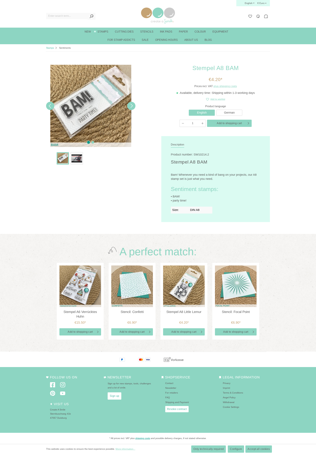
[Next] (131, 106)
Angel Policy (229, 397)
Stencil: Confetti (132, 312)
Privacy (226, 383)
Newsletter (170, 388)
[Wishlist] (250, 16)
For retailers (171, 392)
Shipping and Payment (177, 402)
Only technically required (208, 449)
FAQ (167, 397)
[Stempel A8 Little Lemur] (184, 286)
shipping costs (142, 438)
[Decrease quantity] (183, 123)
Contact (169, 383)
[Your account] (258, 16)
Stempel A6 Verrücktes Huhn (80, 314)
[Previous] (50, 106)
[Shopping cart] (266, 16)
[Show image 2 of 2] (93, 142)
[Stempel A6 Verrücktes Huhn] (80, 286)
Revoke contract (177, 409)
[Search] (91, 16)
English (202, 112)
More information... (125, 449)
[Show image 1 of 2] (88, 142)
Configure (236, 449)
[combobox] (67, 16)
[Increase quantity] (202, 123)
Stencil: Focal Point (236, 312)
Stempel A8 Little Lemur (183, 312)
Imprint (226, 388)
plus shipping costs (225, 86)
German (229, 112)
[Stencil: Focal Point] (236, 286)
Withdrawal (228, 402)
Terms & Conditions (233, 392)
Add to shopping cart (229, 123)
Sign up (114, 395)
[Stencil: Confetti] (132, 286)
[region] (91, 115)
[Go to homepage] (158, 16)
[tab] (177, 145)
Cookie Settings (231, 407)
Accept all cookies (259, 449)
